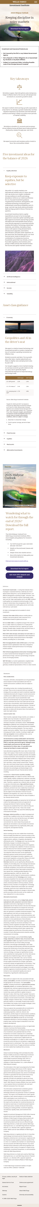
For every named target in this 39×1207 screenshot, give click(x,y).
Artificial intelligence (13, 277)
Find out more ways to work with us (17, 561)
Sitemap (4, 1190)
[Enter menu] (35, 2)
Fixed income (11, 433)
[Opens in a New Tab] (19, 2)
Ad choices (5, 1186)
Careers (4, 1194)
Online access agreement (26, 1182)
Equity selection (12, 171)
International (11, 282)
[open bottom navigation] (19, 1205)
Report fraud (22, 1186)
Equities (9, 439)
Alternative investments (14, 450)
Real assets (10, 444)
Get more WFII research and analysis (19, 576)
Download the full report (19, 29)
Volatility (10, 294)
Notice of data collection (26, 1176)
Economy (10, 317)
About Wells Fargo (24, 1190)
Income (9, 288)
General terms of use (8, 1182)
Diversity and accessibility (26, 1194)
